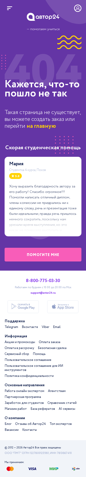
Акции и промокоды (20, 342)
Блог (8, 424)
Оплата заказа (49, 342)
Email (57, 327)
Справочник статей (62, 403)
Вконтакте (30, 327)
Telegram (11, 327)
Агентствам (57, 391)
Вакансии (12, 430)
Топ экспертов (61, 424)
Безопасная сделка (52, 348)
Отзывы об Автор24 (30, 424)
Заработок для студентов (24, 403)
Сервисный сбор (17, 354)
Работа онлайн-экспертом (24, 391)
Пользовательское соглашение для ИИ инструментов (34, 368)
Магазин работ (16, 409)
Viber (45, 327)
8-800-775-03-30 (43, 281)
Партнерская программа (23, 397)
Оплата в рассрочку (19, 348)
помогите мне (43, 255)
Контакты (29, 430)
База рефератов (43, 409)
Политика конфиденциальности (29, 376)
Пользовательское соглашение (28, 360)
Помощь (39, 354)
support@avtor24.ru (43, 293)
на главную (41, 126)
